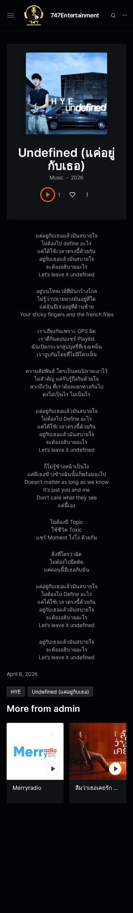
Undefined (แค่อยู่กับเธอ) (60, 691)
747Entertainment (75, 15)
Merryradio (27, 787)
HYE (16, 691)
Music (57, 177)
